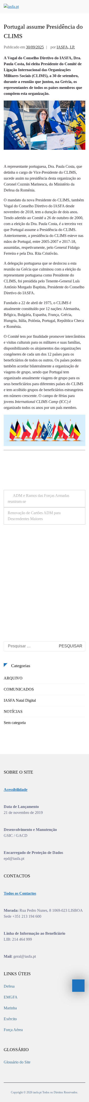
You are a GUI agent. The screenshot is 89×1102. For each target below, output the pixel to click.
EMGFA (11, 997)
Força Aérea (13, 1030)
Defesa (9, 986)
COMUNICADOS (19, 689)
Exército (10, 1019)
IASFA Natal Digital (20, 700)
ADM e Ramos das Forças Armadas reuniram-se (38, 498)
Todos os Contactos (20, 893)
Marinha (10, 1008)
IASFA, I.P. (66, 47)
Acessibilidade (15, 789)
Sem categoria (15, 723)
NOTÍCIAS (13, 711)
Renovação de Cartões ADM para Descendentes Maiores (34, 516)
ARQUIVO (13, 678)
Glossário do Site (17, 1062)
